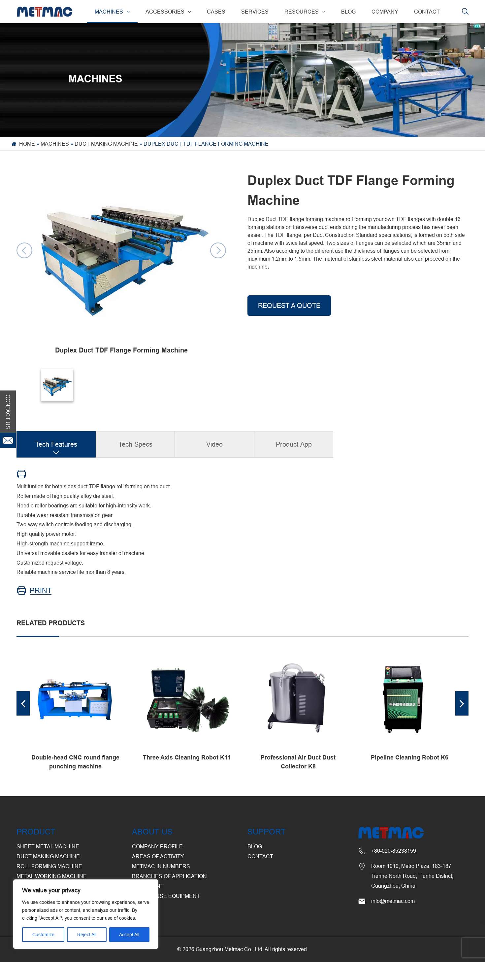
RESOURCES (301, 12)
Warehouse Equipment (166, 896)
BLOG (348, 12)
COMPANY (385, 12)
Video (214, 444)
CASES (216, 12)
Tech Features (56, 444)
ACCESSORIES (165, 12)
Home (27, 144)
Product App (294, 444)
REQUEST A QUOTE (289, 305)
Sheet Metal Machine (47, 846)
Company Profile (157, 846)
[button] (23, 703)
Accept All (129, 934)
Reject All (86, 934)
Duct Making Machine (106, 144)
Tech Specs (135, 444)
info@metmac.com (393, 901)
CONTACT (427, 12)
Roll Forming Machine (49, 866)
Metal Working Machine (51, 876)
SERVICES (255, 12)
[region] (85, 914)
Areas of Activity (158, 856)
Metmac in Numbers (161, 866)
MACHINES (109, 12)
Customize (43, 934)
